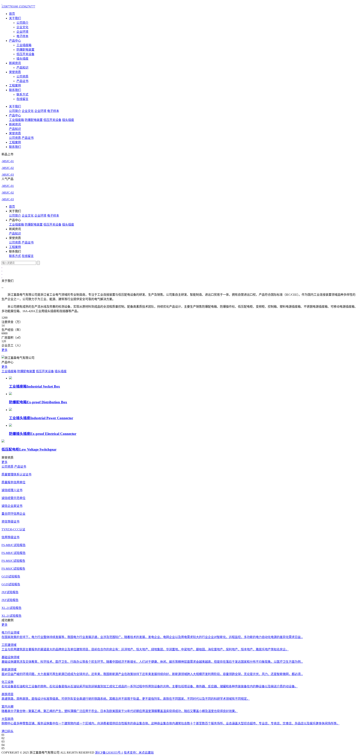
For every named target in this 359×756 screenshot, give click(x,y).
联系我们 (15, 90)
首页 (12, 13)
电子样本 (22, 36)
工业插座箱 (23, 45)
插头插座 (22, 58)
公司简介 (22, 22)
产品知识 (22, 67)
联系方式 (22, 94)
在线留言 (22, 99)
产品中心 (15, 40)
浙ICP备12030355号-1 (109, 752)
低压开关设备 (25, 54)
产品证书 (22, 81)
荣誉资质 (15, 72)
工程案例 (15, 85)
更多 (4, 350)
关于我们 (15, 18)
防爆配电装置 (25, 49)
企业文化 (22, 27)
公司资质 (22, 76)
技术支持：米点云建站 (139, 752)
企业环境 (22, 31)
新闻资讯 (15, 63)
